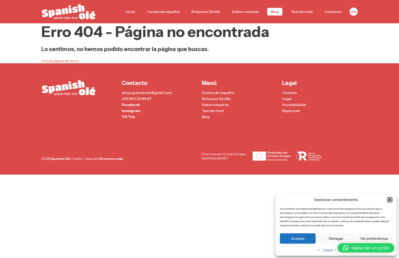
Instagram (131, 110)
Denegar (336, 238)
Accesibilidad (294, 104)
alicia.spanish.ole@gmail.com (147, 92)
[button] (389, 199)
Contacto (333, 11)
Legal (287, 98)
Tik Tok (128, 116)
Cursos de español (163, 11)
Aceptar (298, 238)
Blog (275, 11)
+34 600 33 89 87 (137, 98)
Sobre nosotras (245, 11)
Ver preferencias (374, 238)
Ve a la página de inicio (60, 60)
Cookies (328, 250)
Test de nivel (302, 11)
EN (353, 11)
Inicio (130, 11)
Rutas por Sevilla (205, 11)
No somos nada (111, 159)
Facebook (131, 104)
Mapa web (291, 110)
